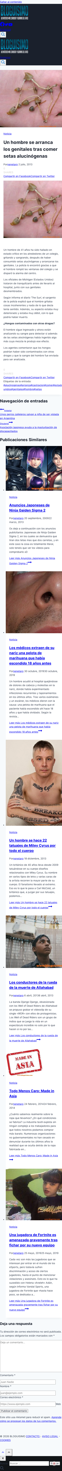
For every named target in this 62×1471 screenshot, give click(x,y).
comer (48, 385)
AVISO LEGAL (50, 1436)
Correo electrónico (11, 1397)
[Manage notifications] (54, 1463)
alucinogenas (11, 385)
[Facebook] (2, 25)
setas (38, 389)
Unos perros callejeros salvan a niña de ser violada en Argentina (29, 414)
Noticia (7, 133)
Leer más (34, 727)
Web (58, 1404)
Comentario (7, 1375)
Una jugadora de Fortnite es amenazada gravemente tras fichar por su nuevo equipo (33, 1240)
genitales (17, 389)
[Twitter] (6, 25)
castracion (37, 385)
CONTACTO (33, 1436)
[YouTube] (10, 25)
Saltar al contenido (11, 1)
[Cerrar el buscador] (3, 1458)
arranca (25, 385)
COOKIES (5, 1440)
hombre (28, 389)
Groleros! (5, 29)
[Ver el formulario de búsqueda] (3, 35)
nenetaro (12, 164)
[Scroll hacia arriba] (3, 1453)
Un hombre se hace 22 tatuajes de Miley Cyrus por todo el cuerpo (32, 845)
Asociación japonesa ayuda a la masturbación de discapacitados (28, 427)
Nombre (5, 1386)
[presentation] (34, 469)
